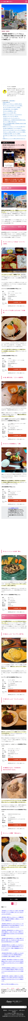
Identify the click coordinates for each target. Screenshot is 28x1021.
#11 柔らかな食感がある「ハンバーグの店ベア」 (12, 128)
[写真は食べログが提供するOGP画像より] (14, 271)
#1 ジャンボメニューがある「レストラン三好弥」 (13, 105)
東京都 (3, 31)
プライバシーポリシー (13, 1010)
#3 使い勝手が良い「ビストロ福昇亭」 (10, 109)
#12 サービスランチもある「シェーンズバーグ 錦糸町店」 (14, 130)
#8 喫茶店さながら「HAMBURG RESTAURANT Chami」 (14, 119)
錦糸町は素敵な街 (6, 102)
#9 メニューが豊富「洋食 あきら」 (10, 121)
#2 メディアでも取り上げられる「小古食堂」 (12, 107)
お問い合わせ (22, 1010)
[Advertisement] (14, 71)
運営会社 (5, 1010)
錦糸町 (7, 31)
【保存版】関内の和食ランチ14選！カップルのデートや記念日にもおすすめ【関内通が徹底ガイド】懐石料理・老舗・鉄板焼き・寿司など (12, 955)
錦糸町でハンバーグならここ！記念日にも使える (12, 103)
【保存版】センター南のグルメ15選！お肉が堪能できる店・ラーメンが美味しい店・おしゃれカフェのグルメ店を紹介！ (12, 912)
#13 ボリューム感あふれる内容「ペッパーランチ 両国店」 (14, 131)
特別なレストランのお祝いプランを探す (14, 180)
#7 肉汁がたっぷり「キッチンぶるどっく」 (11, 118)
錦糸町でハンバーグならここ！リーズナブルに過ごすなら (14, 126)
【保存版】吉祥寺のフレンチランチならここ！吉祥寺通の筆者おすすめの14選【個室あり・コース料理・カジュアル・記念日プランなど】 (12, 925)
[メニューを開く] (26, 2)
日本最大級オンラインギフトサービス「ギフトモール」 (14, 1016)
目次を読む (12, 100)
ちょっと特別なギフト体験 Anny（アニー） (14, 1013)
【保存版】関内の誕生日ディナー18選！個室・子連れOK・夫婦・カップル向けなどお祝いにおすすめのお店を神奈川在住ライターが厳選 (12, 940)
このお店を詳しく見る (17, 302)
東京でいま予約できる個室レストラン (9, 984)
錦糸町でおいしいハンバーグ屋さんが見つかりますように (14, 138)
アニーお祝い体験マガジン (7, 1)
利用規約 (14, 1011)
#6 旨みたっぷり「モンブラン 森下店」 (11, 116)
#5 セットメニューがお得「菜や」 (10, 112)
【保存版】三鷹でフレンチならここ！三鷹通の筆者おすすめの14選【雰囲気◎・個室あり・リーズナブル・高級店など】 (12, 919)
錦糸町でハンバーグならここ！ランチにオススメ (12, 114)
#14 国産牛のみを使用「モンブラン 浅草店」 (12, 133)
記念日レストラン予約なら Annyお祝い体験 (14, 1014)
